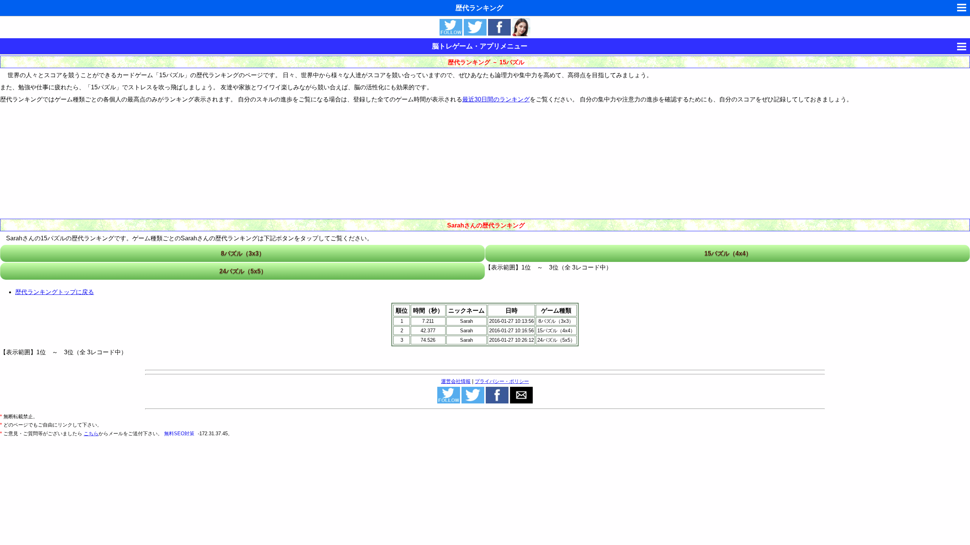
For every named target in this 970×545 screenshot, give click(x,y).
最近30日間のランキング (496, 99)
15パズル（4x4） (728, 253)
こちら (91, 433)
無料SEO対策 (180, 433)
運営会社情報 (456, 381)
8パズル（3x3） (243, 253)
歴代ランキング (479, 8)
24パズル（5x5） (243, 271)
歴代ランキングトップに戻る (54, 292)
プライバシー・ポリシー (502, 381)
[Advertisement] (485, 160)
